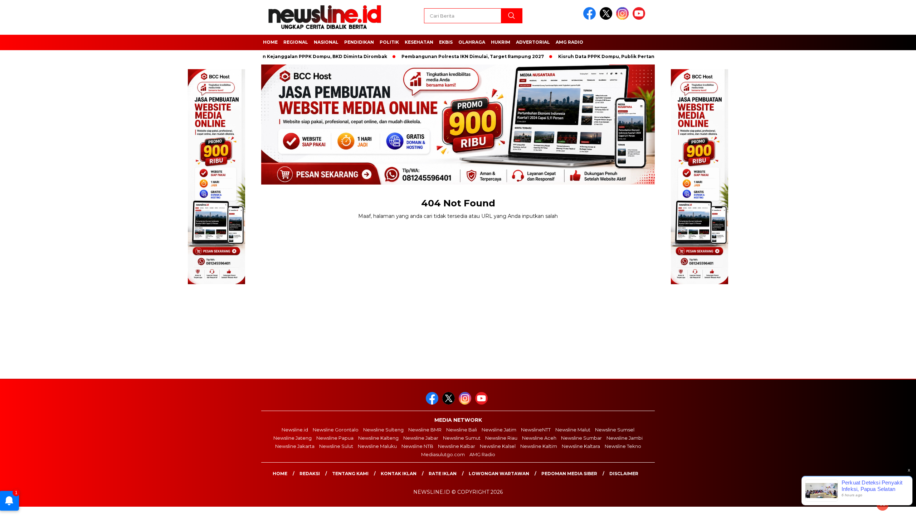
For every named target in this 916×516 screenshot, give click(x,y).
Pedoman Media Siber (569, 473)
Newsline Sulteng (383, 430)
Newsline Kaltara (581, 446)
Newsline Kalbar (456, 446)
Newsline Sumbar (581, 438)
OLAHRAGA (471, 42)
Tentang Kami (350, 473)
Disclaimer (623, 473)
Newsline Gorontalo (336, 430)
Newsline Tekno (623, 446)
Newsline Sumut (462, 438)
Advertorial (533, 42)
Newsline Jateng (292, 438)
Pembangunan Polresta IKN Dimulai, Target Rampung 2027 (453, 56)
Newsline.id (295, 430)
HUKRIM (500, 42)
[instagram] (623, 18)
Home (280, 473)
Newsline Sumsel (614, 430)
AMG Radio (569, 42)
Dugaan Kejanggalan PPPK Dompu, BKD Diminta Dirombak (298, 56)
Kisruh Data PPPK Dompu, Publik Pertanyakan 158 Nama (606, 56)
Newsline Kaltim (538, 446)
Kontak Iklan (398, 473)
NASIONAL (326, 42)
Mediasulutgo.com (443, 454)
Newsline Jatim (499, 430)
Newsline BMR (425, 430)
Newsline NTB (417, 446)
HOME (270, 42)
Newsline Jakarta (295, 446)
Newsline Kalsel (498, 446)
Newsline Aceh (539, 438)
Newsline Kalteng (378, 438)
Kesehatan (419, 42)
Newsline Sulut (336, 446)
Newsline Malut (572, 430)
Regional (295, 42)
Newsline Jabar (420, 438)
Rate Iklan (443, 473)
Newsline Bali (461, 430)
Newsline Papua (335, 438)
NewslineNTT (536, 430)
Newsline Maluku (377, 446)
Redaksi (309, 473)
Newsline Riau (501, 438)
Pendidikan (359, 42)
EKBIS (446, 42)
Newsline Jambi (624, 438)
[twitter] (607, 18)
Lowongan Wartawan (499, 473)
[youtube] (640, 18)
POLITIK (389, 42)
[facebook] (590, 18)
